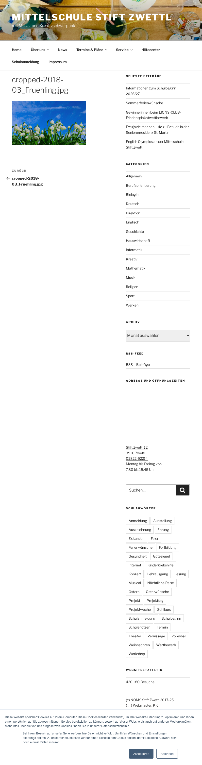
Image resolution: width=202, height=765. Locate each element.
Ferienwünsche (140, 547)
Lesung (180, 574)
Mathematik (135, 268)
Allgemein (134, 176)
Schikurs (164, 609)
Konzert (135, 574)
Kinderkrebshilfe (160, 565)
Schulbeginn (171, 618)
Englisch (132, 222)
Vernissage (156, 636)
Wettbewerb (166, 645)
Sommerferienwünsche (144, 103)
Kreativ (131, 259)
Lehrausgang (157, 574)
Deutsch (132, 204)
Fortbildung (167, 547)
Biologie (132, 194)
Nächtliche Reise (160, 583)
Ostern (134, 592)
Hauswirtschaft (138, 240)
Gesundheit (138, 556)
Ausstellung (162, 521)
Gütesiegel (161, 556)
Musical (135, 583)
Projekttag (155, 600)
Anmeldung (138, 521)
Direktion (133, 213)
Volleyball (178, 636)
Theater (135, 636)
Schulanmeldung (25, 62)
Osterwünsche (157, 592)
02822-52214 (137, 458)
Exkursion (136, 538)
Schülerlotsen (139, 627)
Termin (162, 627)
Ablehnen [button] (167, 753)
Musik (130, 277)
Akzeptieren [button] (141, 753)
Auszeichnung (140, 529)
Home (16, 50)
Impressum (58, 62)
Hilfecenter (150, 50)
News (62, 50)
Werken (132, 305)
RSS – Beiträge (138, 364)
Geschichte (135, 231)
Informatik (134, 250)
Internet (135, 565)
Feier (154, 538)
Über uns (38, 50)
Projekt (134, 600)
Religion (132, 287)
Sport (130, 296)
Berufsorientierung (140, 185)
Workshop (137, 654)
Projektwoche (140, 609)
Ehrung (163, 529)
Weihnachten (139, 645)
